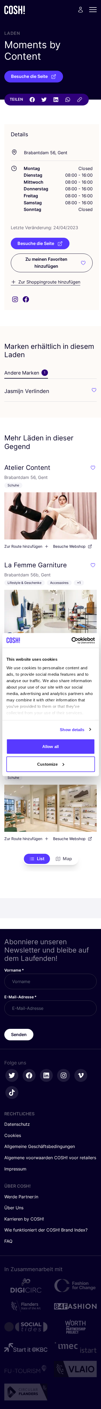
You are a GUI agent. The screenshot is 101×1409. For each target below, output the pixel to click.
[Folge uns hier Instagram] (63, 1075)
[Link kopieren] (79, 99)
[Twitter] (44, 99)
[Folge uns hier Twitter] (11, 1075)
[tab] (26, 373)
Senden (19, 1034)
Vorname (14, 970)
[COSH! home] (14, 9)
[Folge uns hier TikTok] (11, 1092)
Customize (47, 764)
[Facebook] (32, 99)
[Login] (80, 9)
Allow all (50, 746)
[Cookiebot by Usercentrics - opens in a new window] (72, 640)
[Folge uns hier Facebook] (29, 1075)
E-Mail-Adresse (20, 997)
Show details (72, 729)
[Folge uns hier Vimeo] (80, 1075)
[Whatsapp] (68, 99)
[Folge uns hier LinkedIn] (46, 1075)
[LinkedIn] (56, 99)
